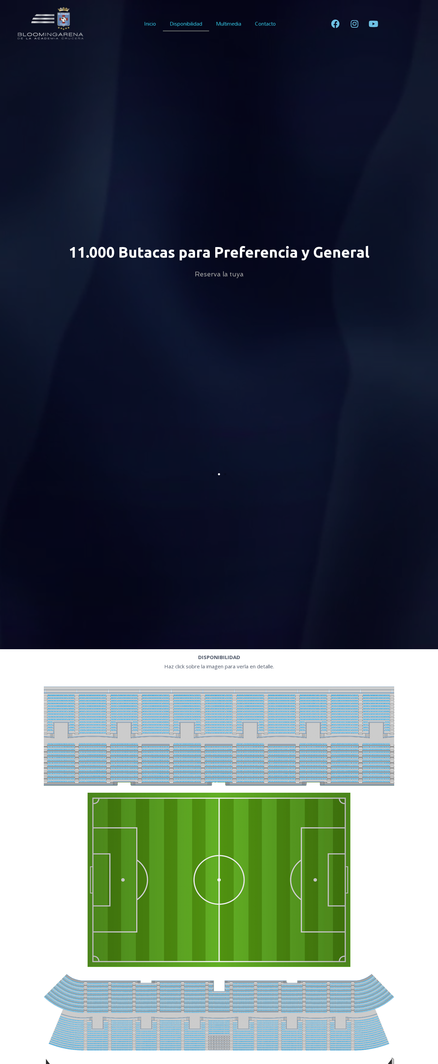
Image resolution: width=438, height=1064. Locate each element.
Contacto (265, 23)
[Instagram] (354, 23)
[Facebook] (335, 23)
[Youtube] (373, 23)
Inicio (150, 23)
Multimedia (228, 23)
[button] (213, 474)
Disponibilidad (186, 23)
